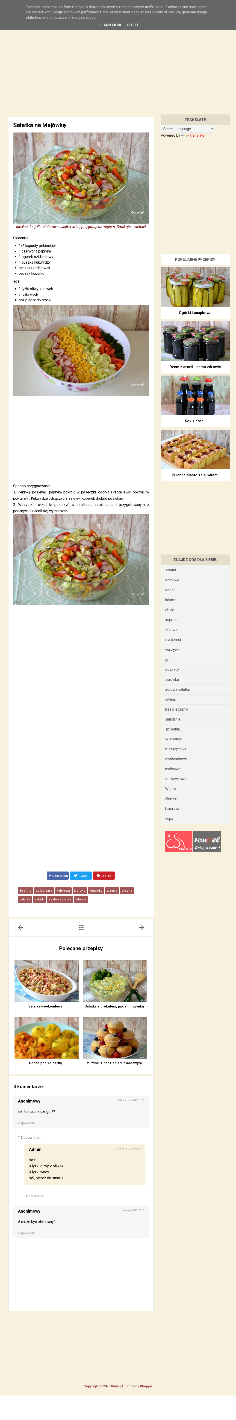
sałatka (24, 899)
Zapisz (105, 876)
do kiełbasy (44, 890)
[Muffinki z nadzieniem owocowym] (115, 1038)
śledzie (171, 799)
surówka (172, 679)
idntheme (132, 1386)
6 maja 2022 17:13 (133, 1210)
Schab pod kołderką (45, 1063)
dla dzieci (173, 640)
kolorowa (63, 890)
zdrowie (171, 630)
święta (170, 699)
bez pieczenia (176, 709)
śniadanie (172, 719)
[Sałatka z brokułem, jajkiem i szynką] (115, 981)
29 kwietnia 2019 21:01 (131, 1100)
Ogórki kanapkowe (195, 313)
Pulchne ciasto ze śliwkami (195, 475)
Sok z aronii (195, 421)
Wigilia (170, 789)
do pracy (172, 669)
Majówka (96, 890)
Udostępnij (60, 876)
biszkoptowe (175, 749)
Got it (133, 25)
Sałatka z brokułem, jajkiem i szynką (114, 1006)
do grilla (25, 890)
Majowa (80, 890)
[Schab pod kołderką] (47, 1038)
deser (170, 590)
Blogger (145, 1386)
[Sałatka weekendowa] (47, 981)
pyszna (127, 890)
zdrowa (80, 899)
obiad (169, 610)
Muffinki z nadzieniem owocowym (114, 1063)
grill (168, 659)
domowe (172, 580)
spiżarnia (172, 729)
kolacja (170, 600)
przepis (112, 890)
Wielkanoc (173, 739)
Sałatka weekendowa (45, 1006)
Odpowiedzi (31, 1137)
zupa (169, 818)
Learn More (110, 25)
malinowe (173, 769)
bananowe (173, 809)
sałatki (40, 899)
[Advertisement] (118, 64)
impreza (171, 620)
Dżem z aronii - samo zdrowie (195, 367)
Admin (35, 1149)
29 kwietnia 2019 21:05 (127, 1148)
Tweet (83, 876)
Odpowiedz (26, 1123)
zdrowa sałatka (177, 689)
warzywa (172, 649)
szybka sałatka (60, 899)
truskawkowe (176, 779)
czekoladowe (176, 759)
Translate (197, 135)
